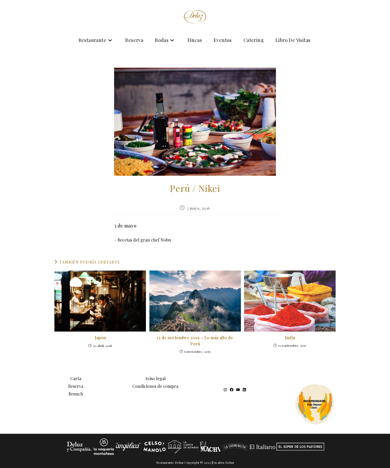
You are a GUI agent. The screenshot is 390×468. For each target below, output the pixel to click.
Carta (75, 378)
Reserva (75, 386)
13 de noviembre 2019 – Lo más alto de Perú (195, 340)
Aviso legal (155, 378)
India (290, 337)
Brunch (75, 394)
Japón (100, 337)
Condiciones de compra (155, 386)
